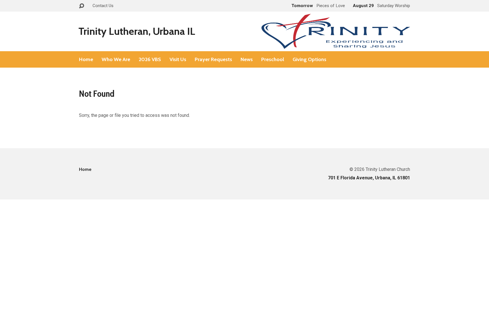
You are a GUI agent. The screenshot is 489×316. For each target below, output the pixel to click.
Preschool (272, 59)
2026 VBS (150, 59)
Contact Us (103, 5)
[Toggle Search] (81, 6)
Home (86, 59)
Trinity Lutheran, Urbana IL (136, 31)
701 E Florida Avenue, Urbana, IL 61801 (369, 177)
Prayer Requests (213, 59)
